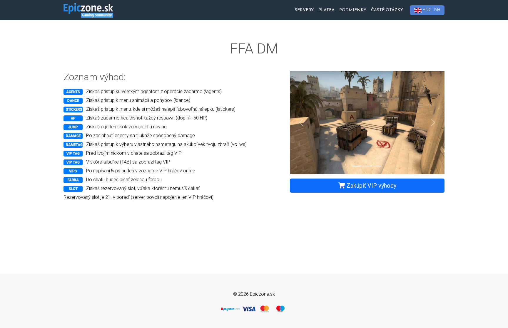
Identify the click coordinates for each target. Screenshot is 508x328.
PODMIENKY (352, 10)
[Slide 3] (377, 166)
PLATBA (326, 10)
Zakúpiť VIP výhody (370, 185)
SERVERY (304, 10)
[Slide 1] (356, 166)
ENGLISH (431, 10)
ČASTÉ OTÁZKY (387, 10)
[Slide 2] (367, 166)
